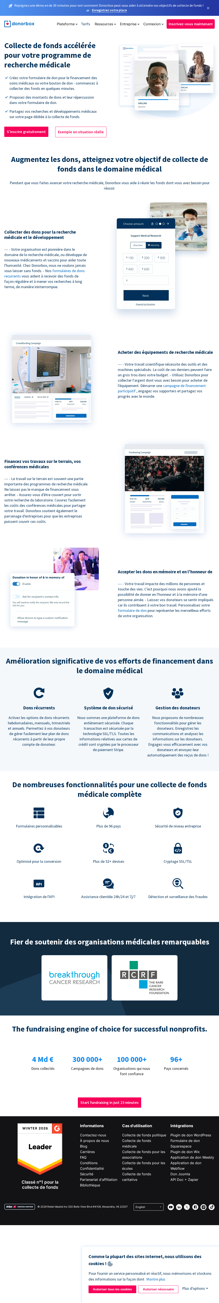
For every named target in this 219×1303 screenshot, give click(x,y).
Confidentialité (92, 1168)
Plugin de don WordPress (190, 1135)
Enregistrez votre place (109, 10)
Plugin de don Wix (185, 1152)
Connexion (152, 24)
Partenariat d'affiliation (98, 1179)
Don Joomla (180, 1174)
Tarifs (85, 24)
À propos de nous (94, 1140)
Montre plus (155, 1279)
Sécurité (86, 1174)
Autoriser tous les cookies (112, 1289)
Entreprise (128, 24)
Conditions (89, 1163)
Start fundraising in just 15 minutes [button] (109, 1102)
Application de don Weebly (192, 1157)
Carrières (87, 1152)
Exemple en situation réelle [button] (81, 131)
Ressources (104, 24)
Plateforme (66, 24)
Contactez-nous (93, 1135)
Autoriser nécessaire (158, 1289)
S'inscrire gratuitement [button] (26, 131)
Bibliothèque (90, 1185)
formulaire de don (133, 610)
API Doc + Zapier (184, 1179)
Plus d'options (193, 1288)
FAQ (83, 1157)
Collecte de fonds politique (144, 1135)
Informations (92, 1126)
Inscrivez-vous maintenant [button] (191, 24)
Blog (83, 1146)
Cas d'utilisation (137, 1126)
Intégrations (181, 1126)
